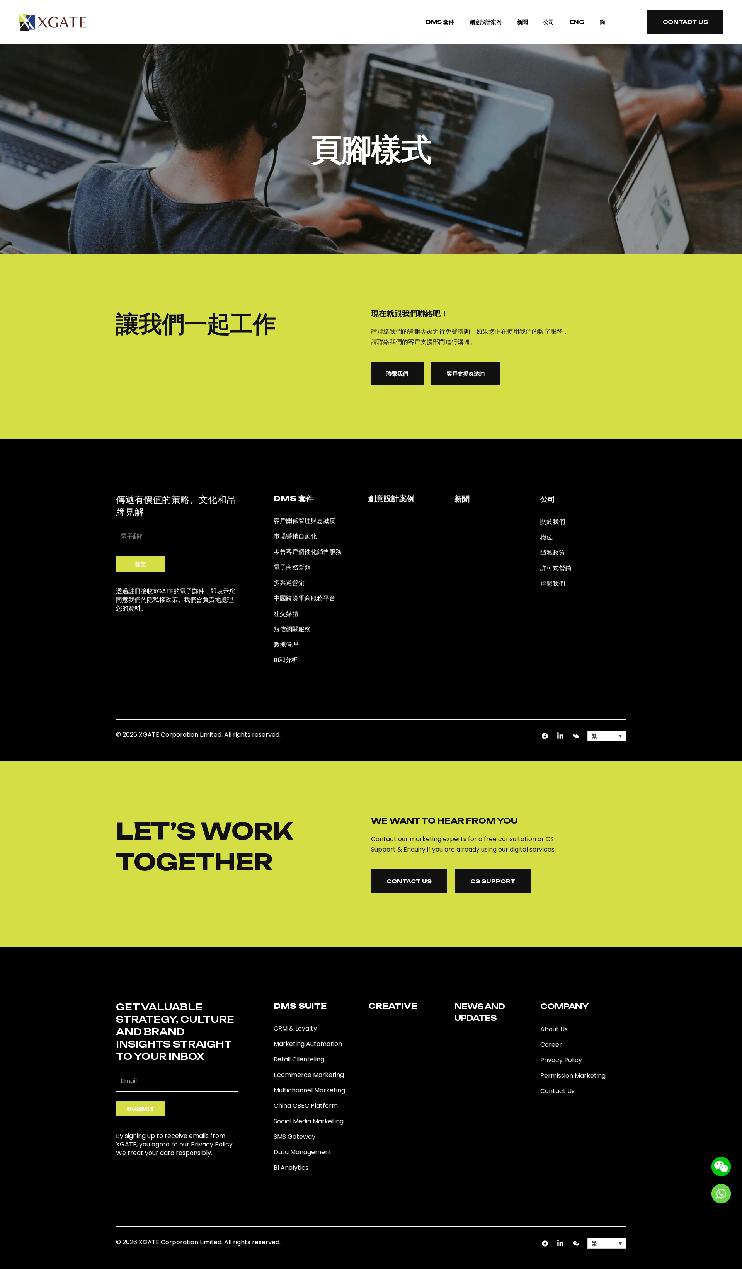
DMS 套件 (440, 22)
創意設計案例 (486, 22)
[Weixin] (576, 736)
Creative (392, 1006)
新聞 (522, 22)
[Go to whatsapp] (721, 1193)
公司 (548, 22)
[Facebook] (545, 736)
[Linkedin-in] (560, 736)
